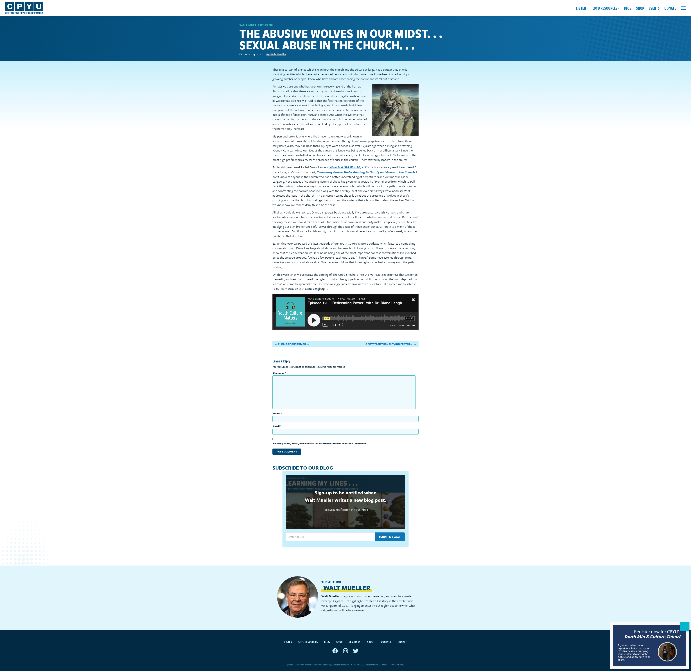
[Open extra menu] (683, 8)
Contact (386, 641)
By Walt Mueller (276, 54)
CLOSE (685, 626)
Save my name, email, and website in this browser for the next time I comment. (320, 443)
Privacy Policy (397, 664)
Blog (627, 8)
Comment (279, 373)
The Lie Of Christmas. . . (293, 344)
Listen (581, 8)
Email (277, 426)
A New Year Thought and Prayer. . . (389, 344)
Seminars (354, 641)
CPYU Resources (605, 8)
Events (654, 8)
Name (277, 413)
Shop (640, 8)
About (371, 641)
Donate (670, 8)
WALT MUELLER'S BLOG (256, 25)
